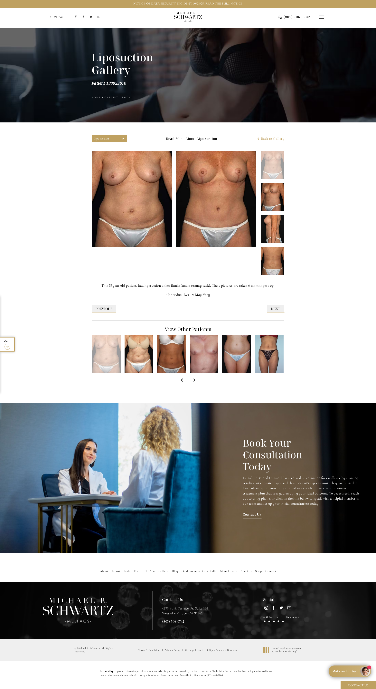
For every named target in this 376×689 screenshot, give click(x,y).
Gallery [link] (163, 571)
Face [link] (137, 571)
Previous (104, 308)
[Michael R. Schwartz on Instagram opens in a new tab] (75, 16)
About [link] (104, 571)
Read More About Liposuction (191, 138)
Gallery (111, 97)
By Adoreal (349, 671)
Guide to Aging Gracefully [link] (199, 571)
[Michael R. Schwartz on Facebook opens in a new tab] (83, 16)
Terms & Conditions (149, 650)
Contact (57, 17)
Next (275, 308)
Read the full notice (224, 3)
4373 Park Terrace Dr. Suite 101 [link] (185, 610)
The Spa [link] (149, 571)
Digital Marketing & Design (286, 650)
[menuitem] (75, 16)
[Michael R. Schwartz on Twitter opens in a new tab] (91, 16)
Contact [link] (270, 571)
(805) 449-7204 (215, 675)
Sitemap (189, 650)
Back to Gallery (272, 138)
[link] (173, 621)
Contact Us (252, 514)
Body (126, 97)
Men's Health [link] (228, 571)
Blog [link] (175, 571)
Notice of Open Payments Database (218, 650)
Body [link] (127, 571)
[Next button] (194, 380)
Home (96, 97)
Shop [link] (258, 571)
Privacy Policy (172, 650)
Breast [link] (116, 571)
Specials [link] (246, 571)
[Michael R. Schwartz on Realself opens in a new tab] (98, 16)
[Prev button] (182, 380)
